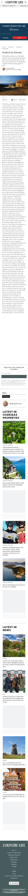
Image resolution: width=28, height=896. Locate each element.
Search (20, 38)
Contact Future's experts (14, 852)
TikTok (14, 873)
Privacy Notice (12, 382)
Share (6, 99)
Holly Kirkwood (10, 68)
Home (4, 47)
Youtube (14, 866)
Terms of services (16, 380)
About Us (14, 850)
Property (10, 47)
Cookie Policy (14, 859)
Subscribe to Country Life (9, 5)
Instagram (14, 862)
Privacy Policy (14, 857)
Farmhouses (6, 396)
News (20, 69)
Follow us (15, 99)
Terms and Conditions (14, 855)
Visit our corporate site (17, 890)
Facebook (14, 864)
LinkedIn (14, 871)
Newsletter (23, 99)
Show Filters (5, 37)
